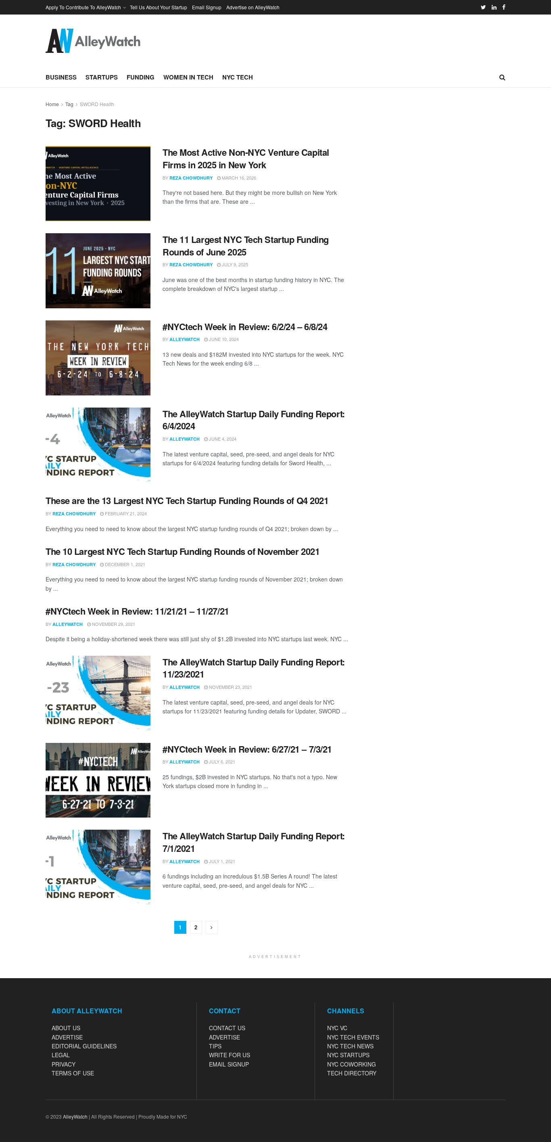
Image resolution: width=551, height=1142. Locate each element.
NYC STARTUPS (348, 1055)
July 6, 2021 (221, 761)
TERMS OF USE (73, 1073)
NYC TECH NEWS (350, 1046)
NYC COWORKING (351, 1064)
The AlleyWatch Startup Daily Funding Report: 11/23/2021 (254, 668)
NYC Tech (237, 77)
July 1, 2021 (221, 861)
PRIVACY (63, 1064)
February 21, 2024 (125, 513)
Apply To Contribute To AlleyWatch (83, 7)
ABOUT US (66, 1028)
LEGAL (61, 1055)
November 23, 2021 (230, 687)
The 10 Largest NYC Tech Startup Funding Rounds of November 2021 (182, 551)
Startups (102, 77)
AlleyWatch (184, 339)
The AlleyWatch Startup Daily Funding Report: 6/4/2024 (254, 420)
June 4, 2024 (222, 438)
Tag (69, 103)
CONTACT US (227, 1028)
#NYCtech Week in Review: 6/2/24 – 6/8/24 (245, 326)
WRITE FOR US (229, 1055)
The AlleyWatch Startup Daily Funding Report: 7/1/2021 (254, 842)
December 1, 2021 (124, 564)
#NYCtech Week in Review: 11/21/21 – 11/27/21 (137, 610)
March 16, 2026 (238, 177)
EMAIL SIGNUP (229, 1064)
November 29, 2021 (113, 624)
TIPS (215, 1046)
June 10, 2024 (223, 339)
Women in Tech (188, 77)
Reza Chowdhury (191, 178)
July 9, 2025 (234, 264)
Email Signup (206, 7)
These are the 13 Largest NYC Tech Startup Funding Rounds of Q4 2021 (187, 500)
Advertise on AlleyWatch (253, 7)
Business (61, 77)
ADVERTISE (67, 1037)
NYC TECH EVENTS (353, 1037)
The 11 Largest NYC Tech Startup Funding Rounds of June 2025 (246, 245)
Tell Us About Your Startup (158, 7)
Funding (140, 77)
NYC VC (337, 1028)
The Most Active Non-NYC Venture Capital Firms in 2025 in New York (246, 158)
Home (52, 103)
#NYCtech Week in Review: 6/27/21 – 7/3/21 (247, 749)
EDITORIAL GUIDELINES (84, 1046)
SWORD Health (97, 103)
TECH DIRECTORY (351, 1073)
